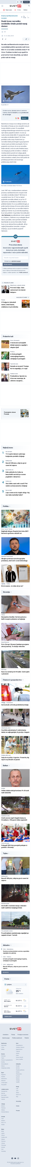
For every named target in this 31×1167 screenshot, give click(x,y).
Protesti (3, 299)
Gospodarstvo (9, 702)
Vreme (6, 979)
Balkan (5, 765)
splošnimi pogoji (16, 261)
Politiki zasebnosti (23, 272)
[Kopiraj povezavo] (5, 39)
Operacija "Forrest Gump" (7, 556)
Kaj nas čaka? (9, 490)
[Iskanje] (29, 5)
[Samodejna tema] (17, 2)
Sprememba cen (9, 469)
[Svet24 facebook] (12, 1158)
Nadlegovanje (9, 460)
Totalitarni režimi (14, 373)
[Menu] (2, 6)
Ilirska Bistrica (10, 949)
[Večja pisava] (29, 39)
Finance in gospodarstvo (12, 680)
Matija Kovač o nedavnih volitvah (17, 285)
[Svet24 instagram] (18, 1158)
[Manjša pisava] (24, 39)
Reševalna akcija (5, 903)
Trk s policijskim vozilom (7, 930)
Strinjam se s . (12, 261)
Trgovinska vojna (14, 363)
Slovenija (6, 592)
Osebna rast (8, 481)
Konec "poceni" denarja (6, 529)
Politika (6, 506)
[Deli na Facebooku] (2, 39)
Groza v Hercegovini (14, 340)
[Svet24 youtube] (15, 1158)
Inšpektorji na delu (5, 815)
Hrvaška (3, 788)
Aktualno (6, 945)
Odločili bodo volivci (5, 727)
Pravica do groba (5, 843)
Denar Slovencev (5, 642)
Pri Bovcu (12, 351)
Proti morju (3, 669)
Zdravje (3, 614)
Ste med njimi (9, 451)
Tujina (5, 853)
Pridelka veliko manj (5, 755)
